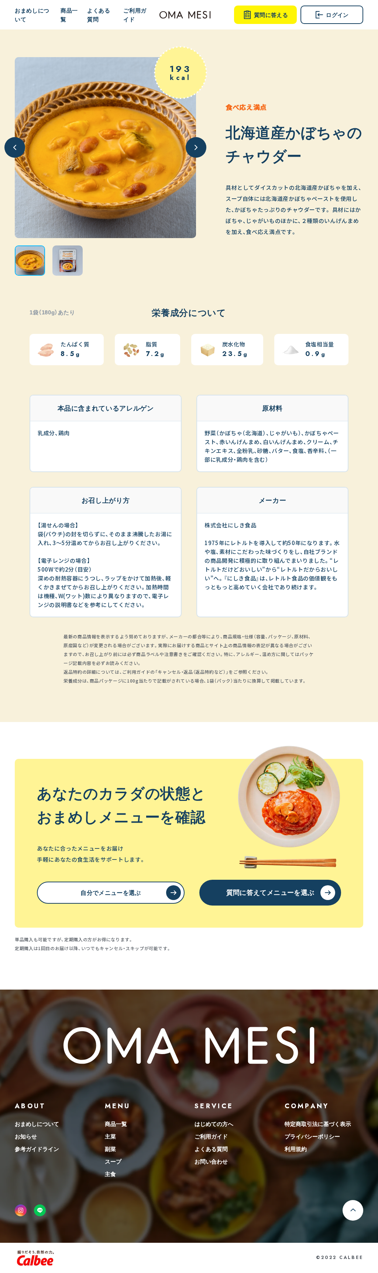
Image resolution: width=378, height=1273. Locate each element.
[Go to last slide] (14, 147)
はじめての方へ (214, 1124)
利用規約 (296, 1149)
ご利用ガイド (135, 14)
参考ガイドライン (37, 1149)
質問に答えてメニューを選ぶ (270, 892)
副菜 (110, 1149)
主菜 (110, 1136)
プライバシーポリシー (312, 1136)
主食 (110, 1174)
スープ (113, 1161)
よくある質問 (98, 14)
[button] (30, 260)
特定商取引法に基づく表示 (318, 1124)
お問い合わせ (211, 1161)
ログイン (337, 15)
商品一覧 (69, 14)
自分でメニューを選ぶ (110, 892)
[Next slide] (196, 147)
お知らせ (26, 1136)
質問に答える (271, 15)
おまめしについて (32, 14)
